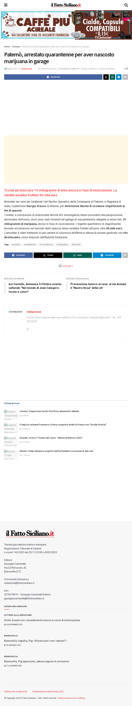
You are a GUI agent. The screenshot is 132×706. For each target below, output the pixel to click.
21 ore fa (25, 455)
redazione (26, 68)
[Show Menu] (5, 5)
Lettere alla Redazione (18, 615)
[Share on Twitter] (106, 77)
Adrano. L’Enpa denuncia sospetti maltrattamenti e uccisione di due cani (56, 451)
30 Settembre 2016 (47, 68)
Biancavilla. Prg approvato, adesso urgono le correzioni (36, 661)
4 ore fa (25, 416)
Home (7, 46)
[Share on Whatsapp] (112, 77)
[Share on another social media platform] (125, 77)
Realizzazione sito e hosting (71, 698)
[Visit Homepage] (66, 5)
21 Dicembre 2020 (14, 666)
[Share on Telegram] (119, 77)
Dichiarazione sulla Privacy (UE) (48, 691)
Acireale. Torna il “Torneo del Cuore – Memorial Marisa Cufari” (51, 437)
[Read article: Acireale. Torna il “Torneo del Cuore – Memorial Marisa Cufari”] (11, 441)
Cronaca (16, 46)
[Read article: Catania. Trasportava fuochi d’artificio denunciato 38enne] (11, 415)
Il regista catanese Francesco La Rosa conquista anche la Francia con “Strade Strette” (63, 424)
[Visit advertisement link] (66, 25)
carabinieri (30, 244)
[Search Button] (126, 5)
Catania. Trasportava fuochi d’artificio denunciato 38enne (49, 411)
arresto (16, 244)
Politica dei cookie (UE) (15, 691)
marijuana (62, 244)
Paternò (74, 68)
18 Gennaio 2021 (13, 645)
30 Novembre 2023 (14, 625)
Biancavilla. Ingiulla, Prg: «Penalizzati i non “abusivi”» (35, 640)
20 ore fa (25, 442)
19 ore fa (25, 429)
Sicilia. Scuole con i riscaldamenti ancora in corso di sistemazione (42, 620)
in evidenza (46, 244)
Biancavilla (11, 636)
